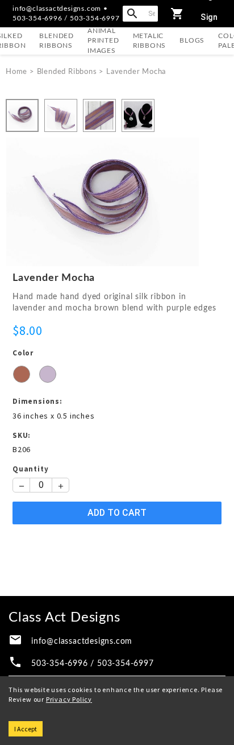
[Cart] (177, 13)
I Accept (25, 729)
